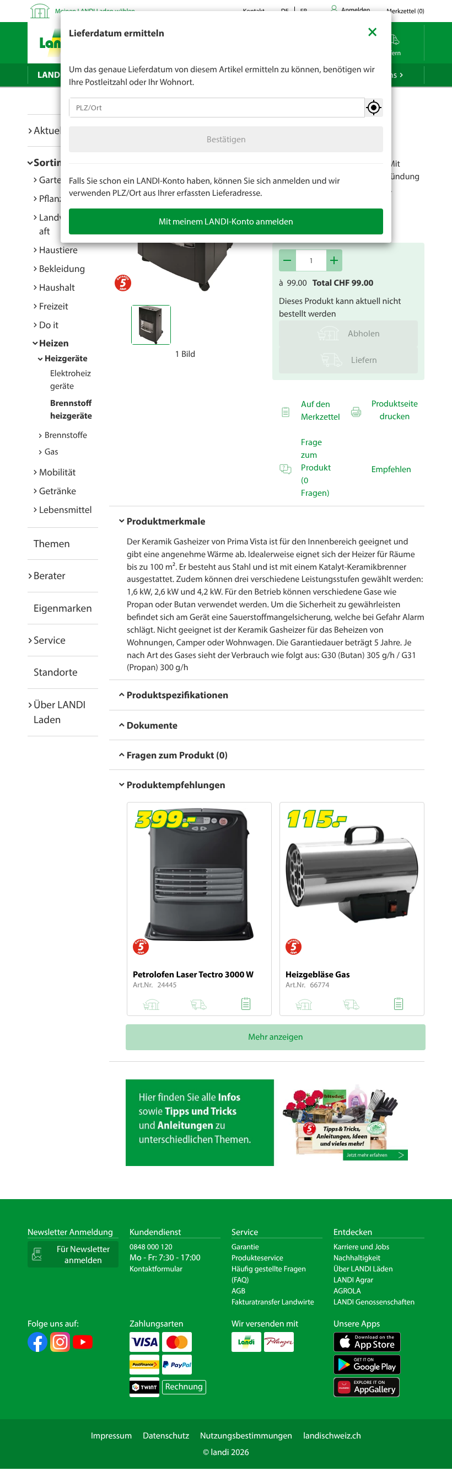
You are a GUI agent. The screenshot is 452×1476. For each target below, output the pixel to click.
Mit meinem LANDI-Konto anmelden (226, 221)
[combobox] (216, 107)
